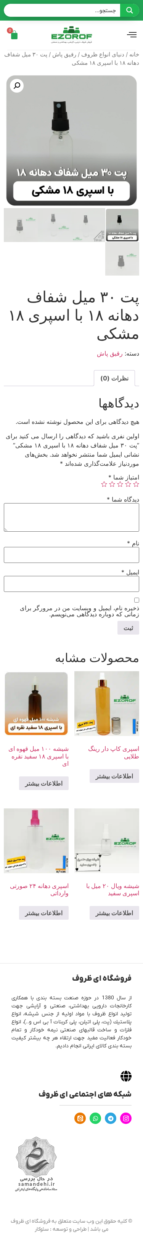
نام (133, 543)
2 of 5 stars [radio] (128, 484)
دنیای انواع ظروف (102, 54)
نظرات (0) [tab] (114, 378)
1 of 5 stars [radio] (136, 484)
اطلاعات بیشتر (114, 776)
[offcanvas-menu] (131, 35)
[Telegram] (110, 1118)
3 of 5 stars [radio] (120, 484)
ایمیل (130, 572)
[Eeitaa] (80, 1118)
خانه (134, 54)
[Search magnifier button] (129, 10)
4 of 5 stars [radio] (112, 484)
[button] (17, 86)
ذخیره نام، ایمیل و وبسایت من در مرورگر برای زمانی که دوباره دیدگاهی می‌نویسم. (79, 611)
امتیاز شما (123, 477)
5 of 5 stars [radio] (104, 484)
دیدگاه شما (123, 499)
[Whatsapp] (95, 1118)
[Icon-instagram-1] (126, 1118)
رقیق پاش (64, 54)
